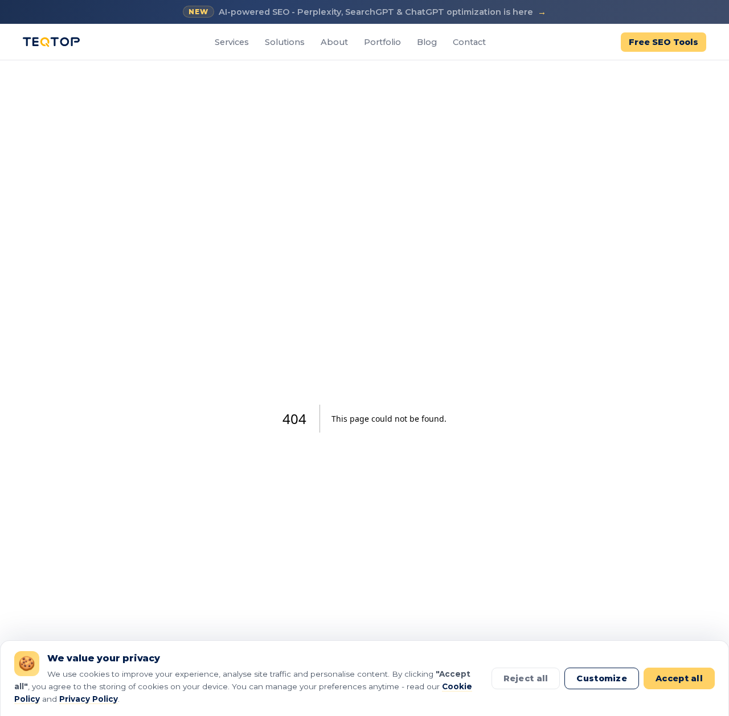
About (334, 42)
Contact (469, 42)
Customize (601, 678)
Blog (427, 42)
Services (232, 42)
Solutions (285, 42)
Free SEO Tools (663, 42)
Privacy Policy (88, 698)
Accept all (679, 678)
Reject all (525, 678)
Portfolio (382, 42)
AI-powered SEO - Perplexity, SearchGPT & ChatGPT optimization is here (367, 12)
